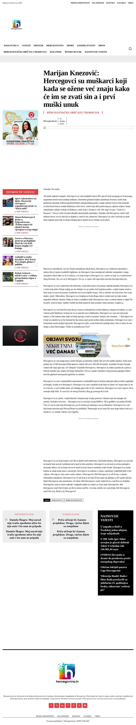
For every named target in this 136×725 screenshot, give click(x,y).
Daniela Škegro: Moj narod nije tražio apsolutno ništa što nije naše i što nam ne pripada (24, 534)
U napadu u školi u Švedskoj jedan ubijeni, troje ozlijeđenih (114, 530)
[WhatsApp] (89, 120)
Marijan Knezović (74, 500)
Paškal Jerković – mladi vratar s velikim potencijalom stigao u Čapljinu (26, 277)
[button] (130, 48)
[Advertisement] (79, 24)
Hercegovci (57, 500)
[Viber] (119, 120)
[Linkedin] (95, 120)
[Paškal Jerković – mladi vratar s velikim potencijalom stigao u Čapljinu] (8, 277)
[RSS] (73, 705)
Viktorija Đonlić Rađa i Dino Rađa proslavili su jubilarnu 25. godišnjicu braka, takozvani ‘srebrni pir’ (115, 583)
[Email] (101, 120)
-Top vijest (21, 212)
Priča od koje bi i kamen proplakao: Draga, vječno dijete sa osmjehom (71, 534)
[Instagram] (56, 705)
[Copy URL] (125, 120)
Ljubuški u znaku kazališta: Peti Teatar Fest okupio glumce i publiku (25, 261)
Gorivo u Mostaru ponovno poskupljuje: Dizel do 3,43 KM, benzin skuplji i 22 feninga (25, 243)
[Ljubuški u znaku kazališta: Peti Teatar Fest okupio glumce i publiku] (8, 260)
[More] (132, 120)
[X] (76, 120)
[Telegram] (113, 120)
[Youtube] (84, 705)
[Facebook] (70, 120)
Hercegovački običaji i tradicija (73, 112)
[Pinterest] (82, 120)
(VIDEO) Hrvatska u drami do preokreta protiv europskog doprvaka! (116, 558)
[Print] (107, 120)
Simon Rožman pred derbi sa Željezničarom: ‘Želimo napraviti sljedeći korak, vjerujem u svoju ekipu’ (26, 223)
